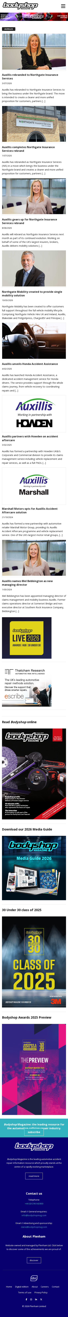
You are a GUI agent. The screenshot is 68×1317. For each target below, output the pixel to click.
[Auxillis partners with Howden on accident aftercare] (34, 430)
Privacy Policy (40, 1292)
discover (34, 1260)
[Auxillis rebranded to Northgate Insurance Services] (34, 68)
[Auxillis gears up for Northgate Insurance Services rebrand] (34, 213)
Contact (55, 1286)
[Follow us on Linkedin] (36, 1299)
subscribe (34, 1132)
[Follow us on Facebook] (26, 1299)
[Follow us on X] (41, 1299)
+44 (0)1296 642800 (34, 1203)
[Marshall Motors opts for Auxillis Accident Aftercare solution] (34, 502)
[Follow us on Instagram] (31, 1299)
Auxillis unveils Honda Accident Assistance (30, 364)
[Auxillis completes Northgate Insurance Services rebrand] (34, 141)
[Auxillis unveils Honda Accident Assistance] (34, 358)
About (35, 1286)
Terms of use (24, 1292)
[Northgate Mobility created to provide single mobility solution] (34, 285)
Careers (45, 1286)
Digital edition (22, 1286)
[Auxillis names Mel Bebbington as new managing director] (34, 575)
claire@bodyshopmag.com (34, 1226)
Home (9, 1286)
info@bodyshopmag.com (34, 1215)
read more (34, 1176)
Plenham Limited (38, 1306)
